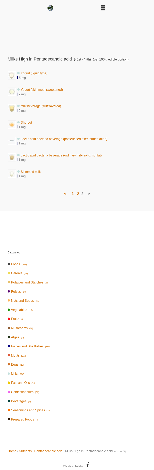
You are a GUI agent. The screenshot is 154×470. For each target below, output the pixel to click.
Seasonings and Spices (30, 410)
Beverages (21, 401)
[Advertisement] (77, 32)
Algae (17, 337)
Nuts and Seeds (25, 300)
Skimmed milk (31, 171)
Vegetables (21, 310)
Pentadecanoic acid (48, 451)
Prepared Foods (24, 419)
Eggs (17, 364)
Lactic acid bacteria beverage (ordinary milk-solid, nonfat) (61, 155)
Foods (19, 264)
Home (12, 451)
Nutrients (25, 451)
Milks (17, 373)
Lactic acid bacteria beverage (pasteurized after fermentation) (64, 138)
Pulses (18, 291)
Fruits (17, 319)
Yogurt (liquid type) (34, 73)
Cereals (19, 273)
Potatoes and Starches (29, 282)
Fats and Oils (23, 382)
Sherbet (26, 122)
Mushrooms (22, 328)
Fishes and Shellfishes (30, 346)
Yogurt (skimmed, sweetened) (42, 89)
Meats (18, 355)
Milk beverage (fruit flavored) (41, 106)
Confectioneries (25, 392)
